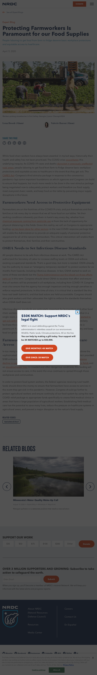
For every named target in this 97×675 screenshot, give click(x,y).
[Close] (77, 312)
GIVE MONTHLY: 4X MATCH (39, 348)
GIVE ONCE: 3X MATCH (37, 357)
